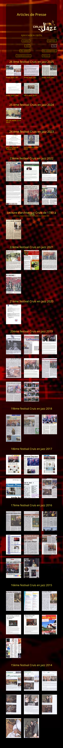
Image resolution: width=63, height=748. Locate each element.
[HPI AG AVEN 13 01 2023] (13, 118)
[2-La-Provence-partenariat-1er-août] (31, 354)
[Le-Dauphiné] (49, 634)
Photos (27, 46)
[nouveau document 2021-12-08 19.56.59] (13, 239)
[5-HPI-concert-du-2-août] (31, 377)
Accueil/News (26, 41)
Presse (54, 46)
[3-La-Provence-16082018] (49, 434)
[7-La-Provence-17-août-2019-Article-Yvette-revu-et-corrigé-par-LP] (13, 401)
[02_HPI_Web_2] (13, 714)
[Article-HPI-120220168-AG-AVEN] (31, 530)
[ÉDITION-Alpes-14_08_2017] (31, 474)
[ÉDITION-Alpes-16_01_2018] (13, 497)
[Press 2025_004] (13, 93)
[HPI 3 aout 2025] (31, 93)
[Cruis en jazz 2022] (13, 181)
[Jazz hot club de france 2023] (13, 145)
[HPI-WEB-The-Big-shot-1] (31, 634)
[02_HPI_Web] (49, 690)
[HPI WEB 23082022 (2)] (13, 204)
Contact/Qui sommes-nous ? (23, 55)
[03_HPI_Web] (31, 714)
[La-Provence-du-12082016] (13, 577)
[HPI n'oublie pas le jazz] (31, 401)
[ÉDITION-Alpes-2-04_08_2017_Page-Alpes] (13, 474)
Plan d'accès (46, 55)
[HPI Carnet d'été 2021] (13, 269)
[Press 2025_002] (31, 75)
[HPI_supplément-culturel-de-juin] (49, 610)
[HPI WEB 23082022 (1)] (49, 181)
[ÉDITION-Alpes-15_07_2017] (49, 474)
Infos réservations (25, 51)
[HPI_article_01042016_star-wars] (31, 554)
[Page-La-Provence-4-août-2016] (31, 577)
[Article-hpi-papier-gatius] (13, 610)
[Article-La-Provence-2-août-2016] (49, 530)
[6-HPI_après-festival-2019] (49, 377)
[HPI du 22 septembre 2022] (49, 204)
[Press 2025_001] (13, 75)
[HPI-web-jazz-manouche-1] (13, 634)
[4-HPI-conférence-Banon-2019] (13, 377)
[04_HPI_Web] (13, 737)
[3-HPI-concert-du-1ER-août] (49, 354)
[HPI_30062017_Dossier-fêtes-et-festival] (31, 497)
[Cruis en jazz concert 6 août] (13, 293)
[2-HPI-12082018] (31, 434)
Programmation (52, 41)
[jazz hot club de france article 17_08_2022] (31, 181)
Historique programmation (49, 51)
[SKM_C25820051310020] (13, 324)
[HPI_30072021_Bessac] (49, 269)
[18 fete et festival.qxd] (13, 554)
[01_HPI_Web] (13, 690)
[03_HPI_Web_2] (49, 714)
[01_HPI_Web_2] (31, 690)
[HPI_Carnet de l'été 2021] (31, 269)
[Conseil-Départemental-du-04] (31, 610)
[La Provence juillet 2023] (31, 145)
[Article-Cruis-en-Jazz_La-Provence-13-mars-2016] (13, 530)
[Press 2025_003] (49, 75)
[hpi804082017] (49, 497)
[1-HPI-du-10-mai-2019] (13, 354)
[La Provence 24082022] (31, 204)
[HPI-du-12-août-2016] (49, 554)
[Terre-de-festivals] (13, 657)
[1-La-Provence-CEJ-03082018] (13, 441)
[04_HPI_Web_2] (31, 737)
